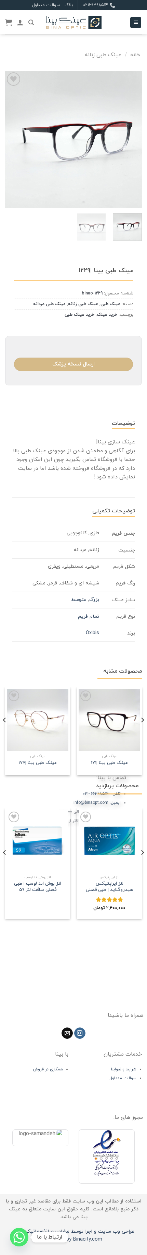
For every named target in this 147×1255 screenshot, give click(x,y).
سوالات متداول (46, 5)
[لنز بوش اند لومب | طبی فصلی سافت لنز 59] (37, 841)
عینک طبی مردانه (49, 304)
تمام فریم (88, 616)
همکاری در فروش (48, 1069)
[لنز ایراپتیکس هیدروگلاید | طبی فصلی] (109, 841)
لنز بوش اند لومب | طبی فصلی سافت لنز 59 (37, 887)
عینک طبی (110, 304)
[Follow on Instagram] (79, 1033)
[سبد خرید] (8, 22)
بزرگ (94, 599)
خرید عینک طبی (79, 315)
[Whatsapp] (19, 1237)
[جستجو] (31, 22)
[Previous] (130, 139)
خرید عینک (107, 315)
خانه (135, 55)
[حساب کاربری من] (20, 22)
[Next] (11, 139)
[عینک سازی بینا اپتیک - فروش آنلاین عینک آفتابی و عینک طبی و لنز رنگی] (73, 22)
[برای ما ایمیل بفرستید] (67, 1033)
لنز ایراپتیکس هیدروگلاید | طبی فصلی (109, 887)
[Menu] (135, 22)
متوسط (78, 599)
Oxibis (92, 633)
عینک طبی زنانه (103, 55)
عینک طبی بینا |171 (109, 763)
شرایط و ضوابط (123, 1069)
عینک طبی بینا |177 (37, 763)
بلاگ (69, 5)
